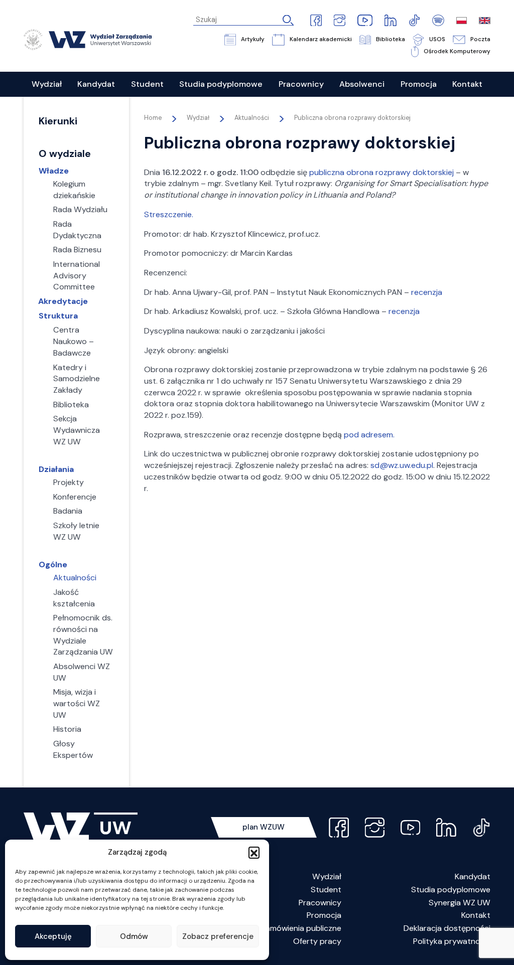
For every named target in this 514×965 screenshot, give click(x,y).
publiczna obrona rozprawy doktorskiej (381, 172)
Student (326, 889)
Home (153, 118)
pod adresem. (369, 434)
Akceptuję (53, 936)
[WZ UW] (88, 38)
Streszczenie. (168, 214)
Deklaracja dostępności (447, 928)
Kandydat (472, 876)
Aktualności (251, 118)
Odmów (134, 936)
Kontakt (475, 915)
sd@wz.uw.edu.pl (401, 465)
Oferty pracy (317, 941)
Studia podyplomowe (450, 889)
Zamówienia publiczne (301, 928)
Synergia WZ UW (459, 902)
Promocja (324, 915)
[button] (254, 852)
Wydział (326, 876)
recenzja (426, 292)
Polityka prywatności (451, 941)
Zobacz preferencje (217, 936)
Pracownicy (320, 902)
